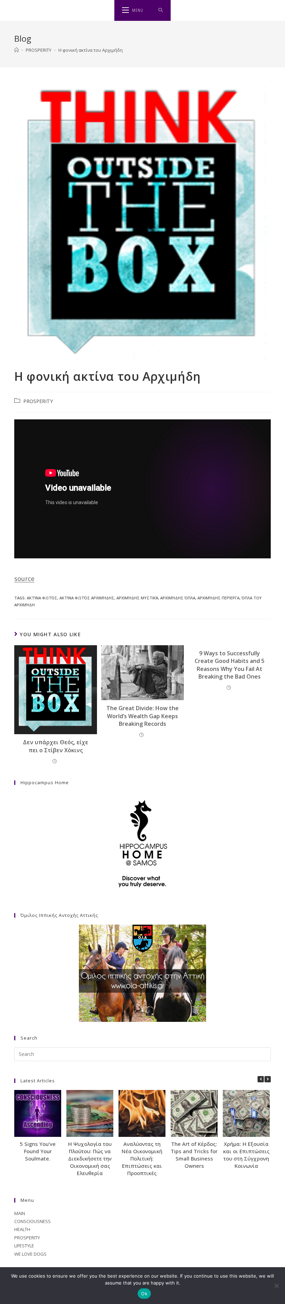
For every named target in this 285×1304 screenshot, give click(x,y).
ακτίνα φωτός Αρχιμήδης (86, 597)
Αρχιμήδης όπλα (177, 597)
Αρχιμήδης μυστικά (137, 597)
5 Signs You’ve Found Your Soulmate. (38, 1151)
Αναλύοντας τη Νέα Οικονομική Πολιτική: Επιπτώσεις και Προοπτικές (142, 1158)
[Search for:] (161, 10)
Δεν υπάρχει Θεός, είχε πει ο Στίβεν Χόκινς (55, 746)
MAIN (19, 1213)
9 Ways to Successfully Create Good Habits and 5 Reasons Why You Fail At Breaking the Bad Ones (229, 664)
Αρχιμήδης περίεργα (218, 597)
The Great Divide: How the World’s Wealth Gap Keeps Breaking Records (142, 716)
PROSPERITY (38, 401)
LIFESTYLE (24, 1246)
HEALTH (22, 1229)
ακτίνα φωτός (42, 597)
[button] (267, 1079)
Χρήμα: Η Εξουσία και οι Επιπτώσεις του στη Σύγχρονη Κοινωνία (246, 1154)
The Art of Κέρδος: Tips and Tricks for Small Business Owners (194, 1154)
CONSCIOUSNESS (32, 1221)
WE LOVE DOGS (30, 1254)
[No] (276, 1285)
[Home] (16, 50)
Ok (144, 1293)
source (24, 578)
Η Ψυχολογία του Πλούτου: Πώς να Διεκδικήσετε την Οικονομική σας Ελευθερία (90, 1158)
